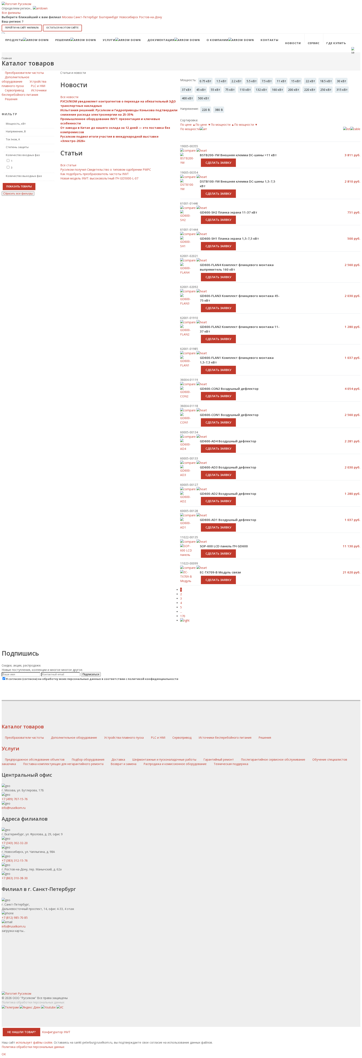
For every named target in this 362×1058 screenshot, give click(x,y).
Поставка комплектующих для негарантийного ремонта (63, 764)
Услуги (10, 748)
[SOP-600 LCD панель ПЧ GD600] (187, 555)
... (181, 612)
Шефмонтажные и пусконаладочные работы (164, 759)
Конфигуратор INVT (56, 1032)
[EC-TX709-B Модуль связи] (187, 578)
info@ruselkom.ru (14, 808)
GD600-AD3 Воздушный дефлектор (228, 467)
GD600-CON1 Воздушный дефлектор (229, 415)
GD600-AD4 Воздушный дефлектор (228, 441)
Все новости (69, 97)
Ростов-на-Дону (150, 17)
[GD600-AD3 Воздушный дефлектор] (187, 475)
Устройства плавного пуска (124, 737)
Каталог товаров (23, 726)
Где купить (336, 43)
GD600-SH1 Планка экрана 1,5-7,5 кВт (229, 238)
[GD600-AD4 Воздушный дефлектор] (187, 449)
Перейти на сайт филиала (22, 27)
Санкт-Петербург (86, 17)
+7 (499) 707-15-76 (15, 799)
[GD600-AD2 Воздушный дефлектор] (187, 501)
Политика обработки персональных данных (33, 1002)
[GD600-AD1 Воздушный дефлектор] (187, 527)
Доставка (118, 759)
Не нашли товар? (21, 1032)
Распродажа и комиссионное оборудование (175, 764)
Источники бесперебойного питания (225, 737)
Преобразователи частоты (25, 737)
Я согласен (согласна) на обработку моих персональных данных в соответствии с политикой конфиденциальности (92, 679)
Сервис (313, 43)
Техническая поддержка (231, 764)
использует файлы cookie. (34, 1042)
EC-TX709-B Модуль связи (220, 572)
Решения (265, 737)
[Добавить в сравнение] (188, 208)
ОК (4, 1054)
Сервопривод (182, 737)
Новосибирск (128, 17)
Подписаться (91, 674)
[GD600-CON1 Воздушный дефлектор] (187, 422)
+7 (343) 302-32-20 (15, 843)
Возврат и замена (123, 764)
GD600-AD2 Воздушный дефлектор (228, 493)
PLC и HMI (158, 737)
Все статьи (68, 165)
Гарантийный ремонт (218, 759)
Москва (67, 17)
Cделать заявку (218, 194)
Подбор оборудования (88, 759)
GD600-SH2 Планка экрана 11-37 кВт (228, 212)
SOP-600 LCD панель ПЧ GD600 (224, 546)
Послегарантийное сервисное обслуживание (273, 759)
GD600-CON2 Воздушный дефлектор (229, 388)
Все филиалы (11, 13)
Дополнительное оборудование (74, 737)
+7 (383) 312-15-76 (15, 860)
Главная (7, 58)
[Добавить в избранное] (202, 208)
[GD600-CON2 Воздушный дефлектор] (187, 396)
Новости (293, 43)
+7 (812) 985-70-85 (15, 918)
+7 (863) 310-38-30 (15, 878)
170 (182, 616)
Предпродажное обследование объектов (35, 759)
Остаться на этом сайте (62, 27)
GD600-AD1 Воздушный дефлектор (228, 520)
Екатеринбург (108, 17)
